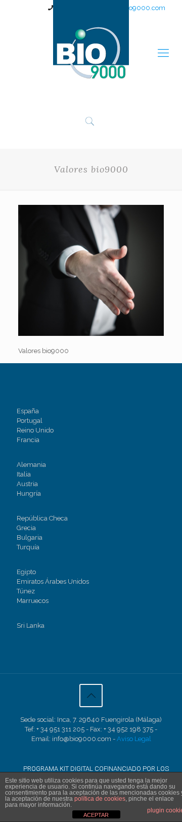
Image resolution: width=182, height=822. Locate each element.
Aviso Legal (134, 739)
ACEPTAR (96, 815)
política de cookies (99, 798)
